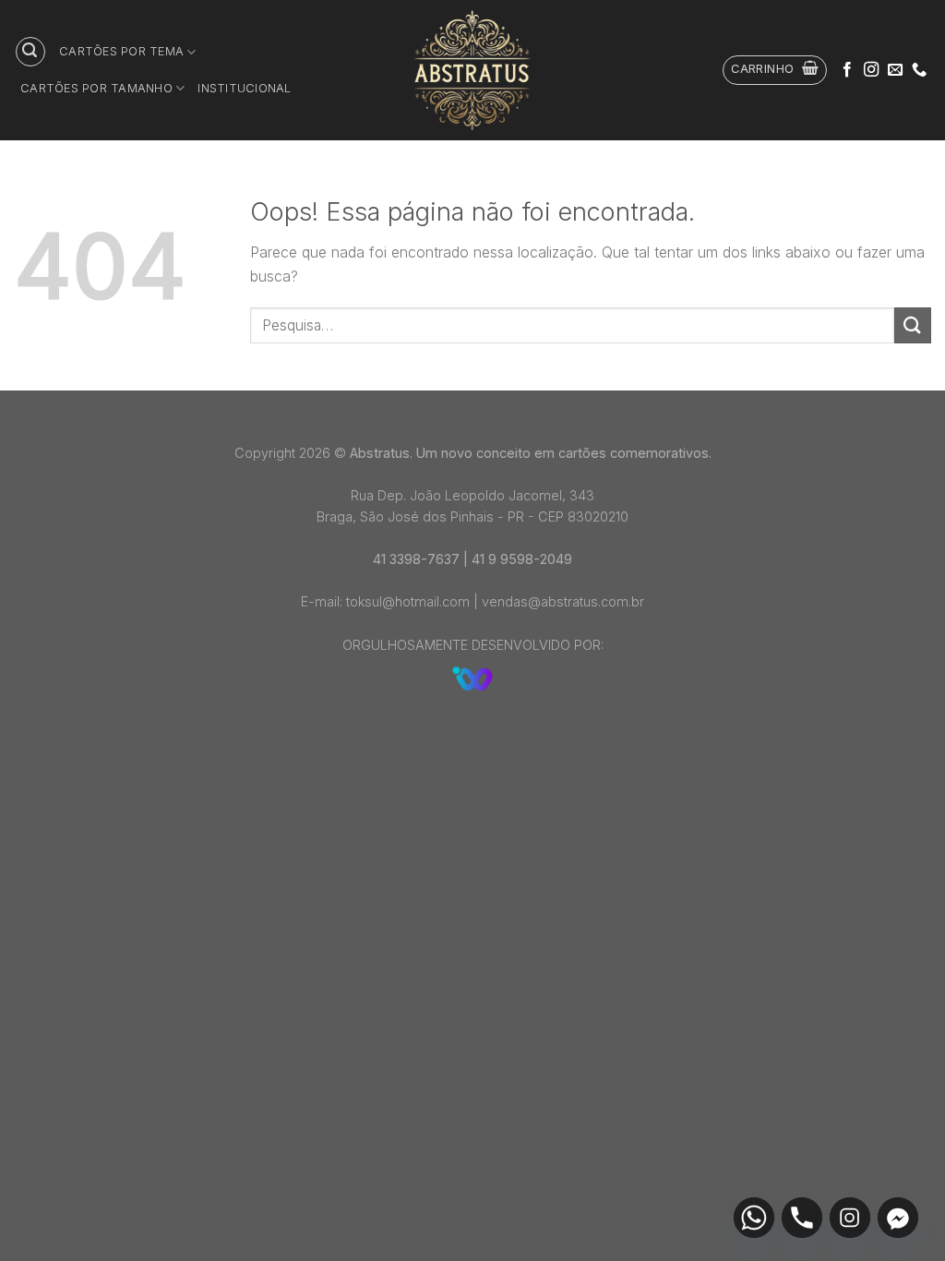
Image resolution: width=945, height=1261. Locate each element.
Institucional (244, 88)
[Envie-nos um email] (895, 70)
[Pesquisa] (30, 51)
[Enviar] (912, 325)
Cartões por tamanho (96, 88)
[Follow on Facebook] (847, 70)
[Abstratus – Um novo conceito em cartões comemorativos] (473, 70)
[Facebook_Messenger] (898, 1217)
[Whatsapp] (754, 1217)
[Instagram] (850, 1217)
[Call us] (919, 70)
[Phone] (802, 1217)
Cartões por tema (121, 51)
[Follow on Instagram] (871, 70)
